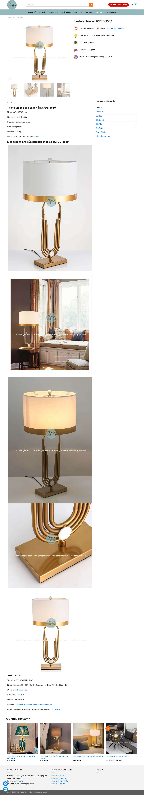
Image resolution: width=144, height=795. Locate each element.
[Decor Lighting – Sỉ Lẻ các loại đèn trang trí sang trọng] (15, 4)
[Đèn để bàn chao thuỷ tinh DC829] (121, 738)
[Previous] (11, 50)
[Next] (66, 50)
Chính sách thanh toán (59, 781)
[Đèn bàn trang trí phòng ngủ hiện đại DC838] (88, 738)
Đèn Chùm (52, 12)
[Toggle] (136, 112)
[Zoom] (10, 79)
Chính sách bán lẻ (57, 776)
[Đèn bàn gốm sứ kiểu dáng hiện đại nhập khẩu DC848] (22, 738)
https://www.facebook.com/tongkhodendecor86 (34, 705)
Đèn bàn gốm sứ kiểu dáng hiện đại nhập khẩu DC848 (21, 757)
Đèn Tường (78, 12)
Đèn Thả (42, 12)
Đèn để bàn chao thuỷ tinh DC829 (117, 756)
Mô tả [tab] (9, 102)
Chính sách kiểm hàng (59, 778)
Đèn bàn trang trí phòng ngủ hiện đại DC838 (88, 756)
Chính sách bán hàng (117, 28)
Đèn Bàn (99, 12)
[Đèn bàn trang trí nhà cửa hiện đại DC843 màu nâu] (55, 738)
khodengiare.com (20, 690)
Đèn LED (89, 12)
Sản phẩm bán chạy (103, 136)
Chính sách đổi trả (58, 784)
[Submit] (91, 5)
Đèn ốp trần (65, 12)
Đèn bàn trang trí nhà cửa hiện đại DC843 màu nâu (54, 757)
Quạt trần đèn (110, 12)
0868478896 (18, 781)
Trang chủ (32, 12)
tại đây (36, 137)
